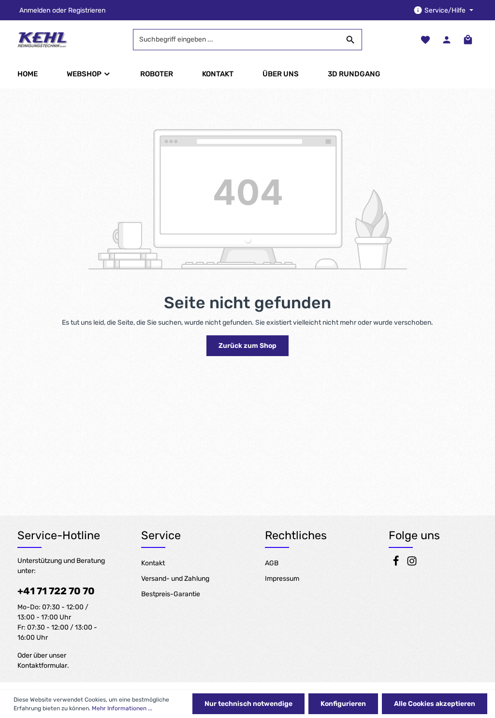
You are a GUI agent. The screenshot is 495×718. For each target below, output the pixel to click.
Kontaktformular (42, 665)
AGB (271, 563)
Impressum (282, 578)
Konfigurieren (343, 704)
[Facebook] (397, 564)
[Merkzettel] (425, 39)
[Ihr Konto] (446, 39)
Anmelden (34, 10)
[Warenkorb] (468, 39)
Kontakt (153, 563)
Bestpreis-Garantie (170, 594)
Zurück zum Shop (247, 346)
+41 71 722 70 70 (56, 591)
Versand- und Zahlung (175, 578)
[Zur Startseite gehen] (42, 39)
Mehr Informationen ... (122, 708)
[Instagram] (412, 564)
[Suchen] (350, 39)
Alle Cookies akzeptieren (434, 704)
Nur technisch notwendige (248, 704)
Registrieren (86, 10)
